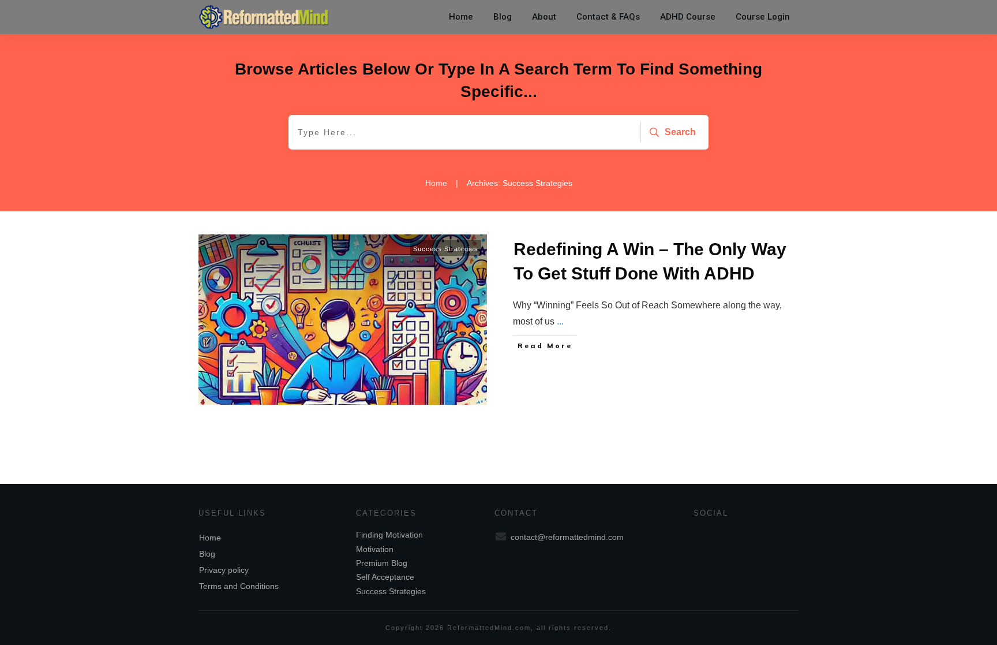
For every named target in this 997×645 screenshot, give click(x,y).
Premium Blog (381, 563)
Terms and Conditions (239, 586)
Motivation (374, 549)
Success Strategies (445, 248)
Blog (207, 553)
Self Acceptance (385, 576)
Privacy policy (224, 570)
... (560, 321)
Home (210, 537)
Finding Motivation (389, 534)
